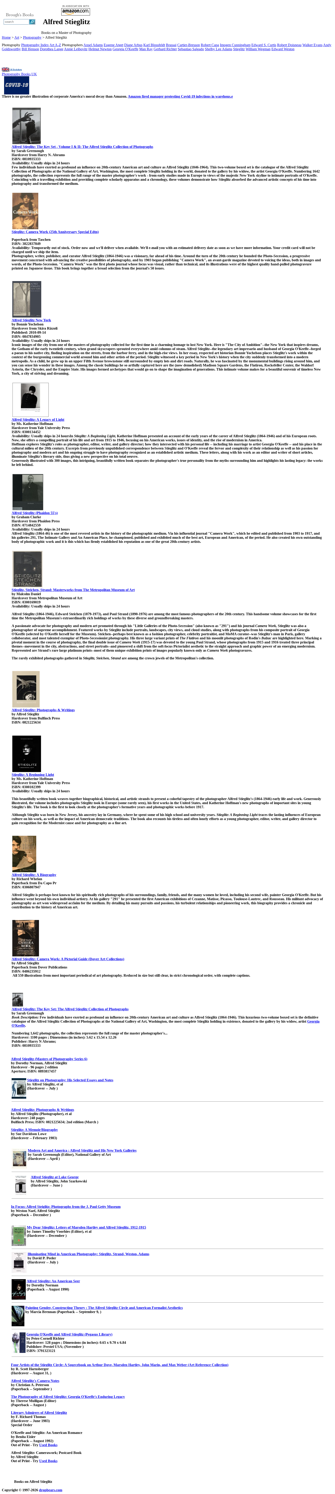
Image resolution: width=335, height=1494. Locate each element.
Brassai (171, 45)
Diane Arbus (133, 45)
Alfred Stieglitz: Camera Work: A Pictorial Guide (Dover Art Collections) (68, 959)
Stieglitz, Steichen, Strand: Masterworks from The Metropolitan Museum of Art (73, 590)
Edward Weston (282, 49)
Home (6, 37)
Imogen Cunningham (235, 45)
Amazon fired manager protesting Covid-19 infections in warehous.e (180, 96)
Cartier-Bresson (188, 45)
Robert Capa (210, 45)
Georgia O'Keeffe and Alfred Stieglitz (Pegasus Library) (69, 1334)
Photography (32, 37)
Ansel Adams (93, 45)
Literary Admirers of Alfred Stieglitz (39, 1413)
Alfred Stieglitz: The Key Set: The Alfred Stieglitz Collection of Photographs (70, 1009)
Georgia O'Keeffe (125, 49)
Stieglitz (239, 49)
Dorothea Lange (51, 49)
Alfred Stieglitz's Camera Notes (35, 1381)
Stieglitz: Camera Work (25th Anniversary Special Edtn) (55, 232)
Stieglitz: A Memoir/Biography (34, 1130)
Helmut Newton (100, 49)
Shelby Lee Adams (218, 49)
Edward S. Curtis (263, 45)
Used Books (48, 1445)
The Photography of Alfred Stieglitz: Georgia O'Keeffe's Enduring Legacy (68, 1397)
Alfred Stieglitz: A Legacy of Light (38, 420)
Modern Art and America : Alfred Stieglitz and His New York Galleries (82, 1150)
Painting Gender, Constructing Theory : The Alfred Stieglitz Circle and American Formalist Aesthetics (104, 1308)
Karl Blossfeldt (154, 45)
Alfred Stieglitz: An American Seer (53, 1281)
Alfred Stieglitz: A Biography (34, 875)
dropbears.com (50, 1490)
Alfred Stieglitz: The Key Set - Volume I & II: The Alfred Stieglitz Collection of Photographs (82, 147)
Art (16, 37)
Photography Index (35, 45)
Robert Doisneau (289, 45)
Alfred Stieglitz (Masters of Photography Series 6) (49, 1059)
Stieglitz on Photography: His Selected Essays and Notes (70, 1080)
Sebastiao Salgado (191, 49)
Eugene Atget (113, 45)
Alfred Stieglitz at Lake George (55, 1177)
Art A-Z (55, 45)
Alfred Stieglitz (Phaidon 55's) (35, 513)
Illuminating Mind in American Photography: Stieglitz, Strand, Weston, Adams (88, 1254)
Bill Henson (30, 49)
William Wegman (258, 49)
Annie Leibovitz (76, 49)
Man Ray (146, 49)
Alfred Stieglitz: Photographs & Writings (43, 710)
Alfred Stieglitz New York (31, 320)
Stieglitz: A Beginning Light (33, 775)
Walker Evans (312, 45)
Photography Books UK (19, 74)
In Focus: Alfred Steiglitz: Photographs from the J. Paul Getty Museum (66, 1207)
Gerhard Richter (165, 49)
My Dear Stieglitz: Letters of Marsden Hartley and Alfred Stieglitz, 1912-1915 (86, 1227)
